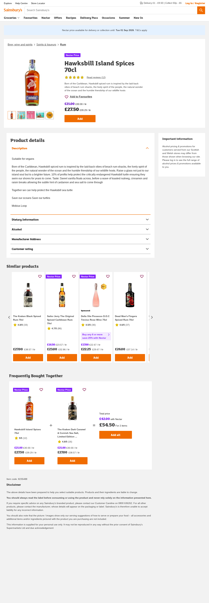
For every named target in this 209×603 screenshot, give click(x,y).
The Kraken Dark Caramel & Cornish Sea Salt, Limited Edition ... (71, 433)
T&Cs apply (141, 30)
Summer (124, 18)
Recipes (71, 18)
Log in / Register (195, 3)
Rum (63, 44)
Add (80, 119)
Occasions (108, 18)
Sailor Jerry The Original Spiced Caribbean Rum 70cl (60, 320)
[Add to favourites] (40, 276)
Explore (8, 3)
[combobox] (111, 10)
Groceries (10, 18)
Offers (58, 18)
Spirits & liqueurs (46, 44)
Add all (115, 435)
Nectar (45, 18)
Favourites (31, 18)
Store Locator (38, 3)
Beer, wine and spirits (20, 44)
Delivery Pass (89, 18)
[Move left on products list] (9, 317)
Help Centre (21, 3)
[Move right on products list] (151, 317)
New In (138, 18)
